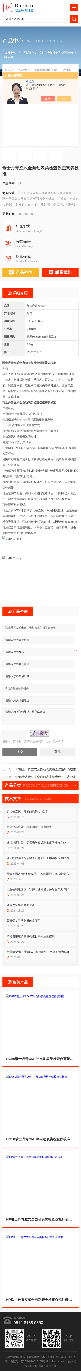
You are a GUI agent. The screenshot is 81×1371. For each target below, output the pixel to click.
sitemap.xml (58, 1361)
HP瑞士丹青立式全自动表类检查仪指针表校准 (40, 1300)
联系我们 (63, 272)
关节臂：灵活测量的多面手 (23, 920)
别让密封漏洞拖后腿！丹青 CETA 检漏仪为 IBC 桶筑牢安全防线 (40, 858)
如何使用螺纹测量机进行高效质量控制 (31, 936)
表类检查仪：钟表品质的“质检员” (27, 811)
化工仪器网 (36, 1365)
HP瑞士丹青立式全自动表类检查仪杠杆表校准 (40, 1219)
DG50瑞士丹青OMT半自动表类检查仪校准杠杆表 (40, 1139)
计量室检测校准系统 (46, 70)
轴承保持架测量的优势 (21, 905)
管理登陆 (51, 1365)
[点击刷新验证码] (39, 733)
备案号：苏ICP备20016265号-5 (29, 1361)
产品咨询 (24, 272)
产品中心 (24, 70)
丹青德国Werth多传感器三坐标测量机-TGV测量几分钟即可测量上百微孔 (40, 873)
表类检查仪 (70, 70)
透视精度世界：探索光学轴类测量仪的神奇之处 (36, 842)
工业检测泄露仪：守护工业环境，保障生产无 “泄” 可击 (40, 889)
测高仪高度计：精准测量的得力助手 (29, 826)
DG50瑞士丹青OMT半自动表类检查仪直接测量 (40, 1059)
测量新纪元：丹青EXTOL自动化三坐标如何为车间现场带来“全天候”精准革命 (40, 951)
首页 (12, 70)
